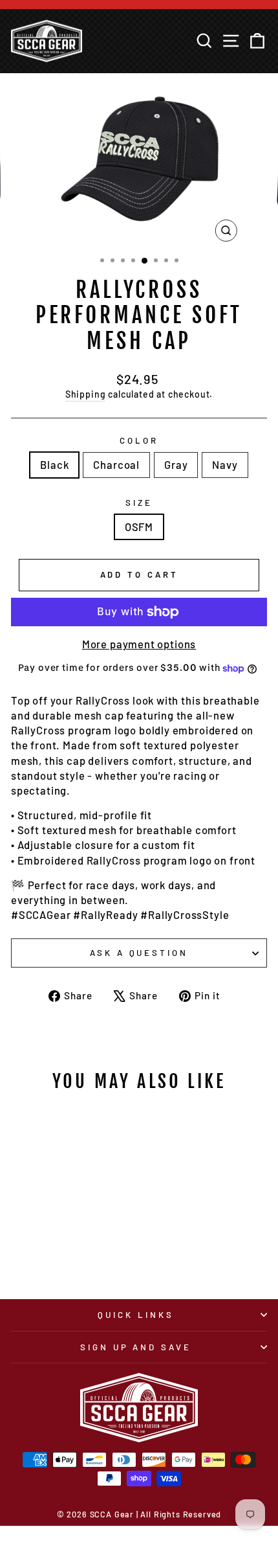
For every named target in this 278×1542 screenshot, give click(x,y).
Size (139, 502)
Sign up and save (136, 1347)
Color (139, 440)
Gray (175, 464)
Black (54, 464)
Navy (224, 464)
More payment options (139, 643)
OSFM (139, 526)
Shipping (85, 394)
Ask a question (139, 952)
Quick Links (136, 1315)
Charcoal (116, 464)
